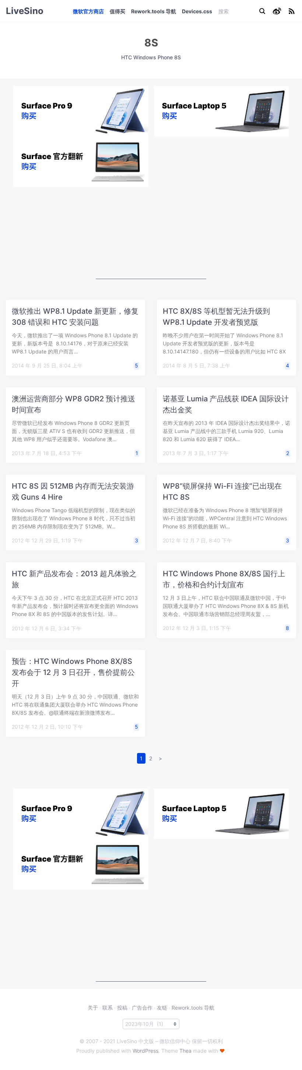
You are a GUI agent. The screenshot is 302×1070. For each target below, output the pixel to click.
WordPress (145, 1051)
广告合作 (142, 1007)
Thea (185, 1051)
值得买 (117, 11)
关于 (93, 1007)
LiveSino (24, 11)
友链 (162, 1007)
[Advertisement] (151, 233)
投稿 (122, 1007)
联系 (107, 1007)
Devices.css (197, 11)
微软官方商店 (88, 11)
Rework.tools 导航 (153, 11)
